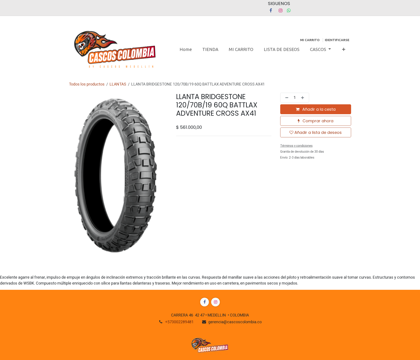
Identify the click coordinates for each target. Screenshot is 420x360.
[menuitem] (185, 49)
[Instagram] (280, 10)
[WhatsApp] (288, 10)
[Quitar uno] (285, 97)
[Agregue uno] (304, 97)
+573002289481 (179, 322)
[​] (204, 302)
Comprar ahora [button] (317, 121)
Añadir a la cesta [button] (318, 109)
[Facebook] (270, 10)
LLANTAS (118, 84)
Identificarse (337, 40)
